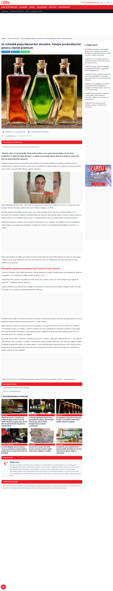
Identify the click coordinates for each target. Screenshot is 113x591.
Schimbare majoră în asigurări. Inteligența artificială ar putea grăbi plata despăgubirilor (97, 68)
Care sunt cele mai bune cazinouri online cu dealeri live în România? (96, 105)
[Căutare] (111, 2)
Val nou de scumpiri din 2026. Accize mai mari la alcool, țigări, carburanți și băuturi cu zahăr (40, 449)
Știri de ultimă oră (9, 7)
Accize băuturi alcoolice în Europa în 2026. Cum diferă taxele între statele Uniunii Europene (68, 420)
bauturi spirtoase (24, 387)
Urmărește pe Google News (39, 132)
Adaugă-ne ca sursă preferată (15, 132)
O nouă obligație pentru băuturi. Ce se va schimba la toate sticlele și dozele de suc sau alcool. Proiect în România (14, 450)
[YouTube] (108, 2)
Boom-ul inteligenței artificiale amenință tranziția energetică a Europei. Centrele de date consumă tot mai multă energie (98, 87)
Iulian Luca (11, 136)
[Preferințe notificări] (3, 586)
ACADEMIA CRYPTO (36, 11)
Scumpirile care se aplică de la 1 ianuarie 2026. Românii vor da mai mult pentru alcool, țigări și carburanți (69, 450)
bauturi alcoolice (13, 387)
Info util (52, 7)
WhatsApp (26, 52)
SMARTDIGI (4, 11)
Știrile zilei (92, 45)
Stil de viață (42, 7)
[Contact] (101, 2)
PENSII (27, 11)
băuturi (59, 166)
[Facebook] (104, 2)
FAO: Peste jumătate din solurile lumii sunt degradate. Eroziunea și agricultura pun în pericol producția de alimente (98, 77)
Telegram (16, 52)
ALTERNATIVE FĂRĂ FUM (17, 11)
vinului (42, 275)
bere (74, 212)
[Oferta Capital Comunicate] (98, 176)
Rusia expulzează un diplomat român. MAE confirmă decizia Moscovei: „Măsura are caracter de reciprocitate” (97, 96)
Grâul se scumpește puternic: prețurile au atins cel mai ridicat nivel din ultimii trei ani (97, 61)
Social (32, 7)
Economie (23, 7)
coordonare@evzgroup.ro (90, 2)
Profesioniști (64, 7)
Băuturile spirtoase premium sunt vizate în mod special (22, 147)
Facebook (6, 52)
